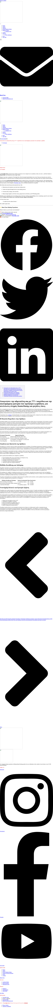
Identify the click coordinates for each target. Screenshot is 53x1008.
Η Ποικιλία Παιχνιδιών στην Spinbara (11, 392)
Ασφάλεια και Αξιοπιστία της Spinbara (12, 393)
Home (4, 25)
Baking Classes (6, 30)
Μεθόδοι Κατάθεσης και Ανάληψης (11, 394)
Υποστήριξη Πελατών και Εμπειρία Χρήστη (13, 396)
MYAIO (26, 1003)
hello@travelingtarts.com (11, 214)
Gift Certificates (8, 34)
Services (4, 33)
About (4, 26)
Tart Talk (4, 37)
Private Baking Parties (7, 29)
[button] (26, 245)
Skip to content (3, 0)
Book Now (3, 95)
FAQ (4, 36)
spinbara (10, 414)
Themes (4, 28)
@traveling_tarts (17, 182)
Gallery (4, 32)
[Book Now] (26, 92)
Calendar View (8, 31)
